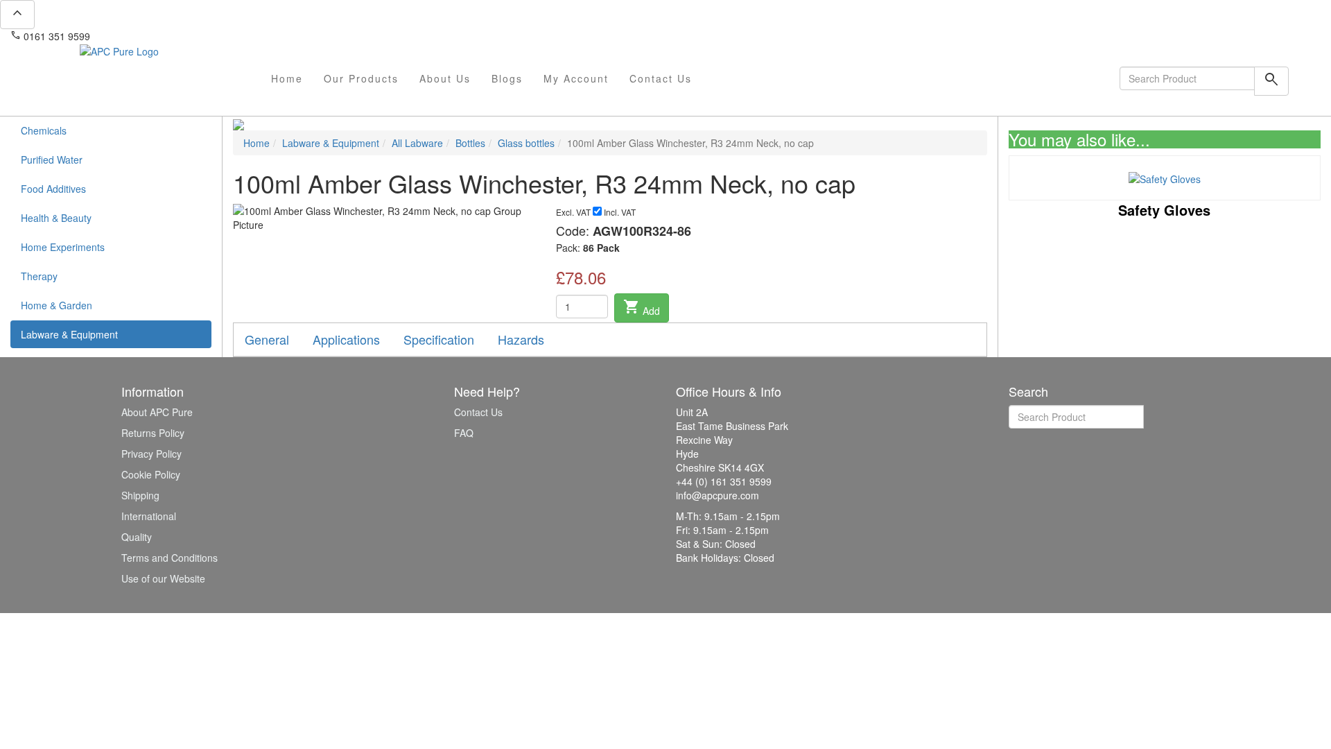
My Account (576, 78)
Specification (438, 339)
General (267, 339)
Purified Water (51, 159)
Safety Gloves (1164, 210)
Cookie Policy (150, 474)
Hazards (521, 339)
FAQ (463, 433)
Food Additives (53, 189)
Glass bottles (526, 143)
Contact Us (660, 78)
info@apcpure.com (141, 36)
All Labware (417, 143)
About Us (445, 78)
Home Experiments (63, 247)
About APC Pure (157, 412)
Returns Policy (152, 433)
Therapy (39, 276)
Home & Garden (56, 305)
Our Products (361, 78)
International (148, 516)
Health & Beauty (56, 218)
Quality (136, 537)
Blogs (507, 78)
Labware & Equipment (69, 334)
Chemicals (44, 130)
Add (641, 308)
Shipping (140, 495)
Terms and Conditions (169, 558)
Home (287, 78)
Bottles (470, 143)
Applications (346, 339)
